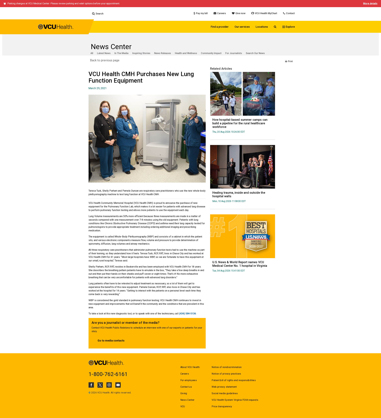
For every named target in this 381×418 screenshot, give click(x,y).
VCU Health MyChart (265, 13)
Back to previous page (104, 60)
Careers (221, 13)
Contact (290, 13)
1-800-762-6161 (108, 374)
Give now (240, 13)
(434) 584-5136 (187, 313)
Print (290, 61)
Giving (183, 393)
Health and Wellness (186, 53)
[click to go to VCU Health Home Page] (56, 27)
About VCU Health (190, 367)
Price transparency (222, 406)
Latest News (104, 53)
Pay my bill (201, 13)
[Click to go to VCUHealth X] (100, 385)
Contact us (186, 386)
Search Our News (255, 53)
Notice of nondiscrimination (227, 367)
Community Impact (211, 53)
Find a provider (220, 26)
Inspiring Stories (141, 53)
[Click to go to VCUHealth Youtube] (118, 385)
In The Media (121, 53)
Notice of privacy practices (226, 373)
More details (370, 3)
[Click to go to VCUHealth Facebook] (91, 385)
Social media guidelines (225, 393)
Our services (242, 26)
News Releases (162, 53)
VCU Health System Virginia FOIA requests (235, 399)
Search (99, 13)
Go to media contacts (111, 340)
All (91, 53)
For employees (188, 380)
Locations (262, 26)
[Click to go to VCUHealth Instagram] (109, 385)
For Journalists (233, 53)
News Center (187, 399)
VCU (182, 406)
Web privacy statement (224, 386)
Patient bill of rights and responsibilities (234, 380)
